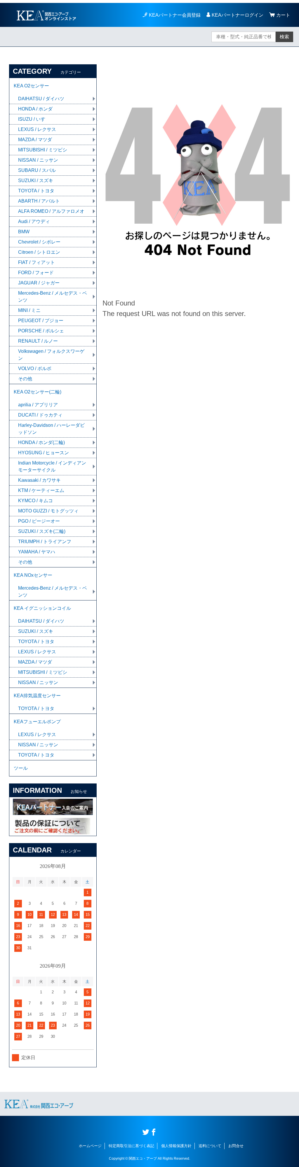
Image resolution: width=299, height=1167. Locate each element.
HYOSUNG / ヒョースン (43, 452)
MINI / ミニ (29, 310)
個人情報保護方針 (176, 1146)
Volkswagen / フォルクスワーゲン (51, 355)
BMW (23, 231)
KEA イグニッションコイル (42, 608)
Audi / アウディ (34, 221)
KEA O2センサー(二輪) (37, 391)
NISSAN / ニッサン (38, 160)
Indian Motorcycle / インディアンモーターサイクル (52, 466)
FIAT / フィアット (36, 262)
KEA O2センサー (31, 85)
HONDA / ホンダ (35, 108)
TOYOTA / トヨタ (36, 190)
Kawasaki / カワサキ (39, 480)
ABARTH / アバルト (39, 200)
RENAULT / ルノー (38, 341)
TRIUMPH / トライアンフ (44, 541)
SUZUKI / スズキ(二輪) (41, 531)
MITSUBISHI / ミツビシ (42, 149)
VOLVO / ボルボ (34, 368)
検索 (284, 36)
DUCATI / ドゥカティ (40, 414)
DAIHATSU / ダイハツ (41, 98)
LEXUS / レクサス (37, 129)
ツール (21, 768)
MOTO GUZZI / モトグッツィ (48, 510)
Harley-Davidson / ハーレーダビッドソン (51, 429)
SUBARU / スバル (37, 170)
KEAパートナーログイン (237, 15)
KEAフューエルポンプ (37, 721)
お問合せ (236, 1146)
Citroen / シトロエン (39, 252)
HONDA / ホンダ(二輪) (41, 442)
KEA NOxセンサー (33, 575)
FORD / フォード (36, 272)
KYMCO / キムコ (35, 500)
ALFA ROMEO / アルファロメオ (51, 211)
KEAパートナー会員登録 (175, 15)
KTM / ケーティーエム (41, 490)
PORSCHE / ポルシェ (41, 330)
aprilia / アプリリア (38, 404)
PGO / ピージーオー (39, 521)
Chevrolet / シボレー (39, 241)
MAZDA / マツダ (35, 139)
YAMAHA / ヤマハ (36, 551)
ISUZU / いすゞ (34, 119)
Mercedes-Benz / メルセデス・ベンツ (52, 297)
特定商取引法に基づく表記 (131, 1146)
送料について (210, 1146)
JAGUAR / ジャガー (39, 282)
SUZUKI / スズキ (35, 180)
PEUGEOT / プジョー (40, 320)
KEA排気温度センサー (37, 695)
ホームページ (90, 1146)
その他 (25, 378)
